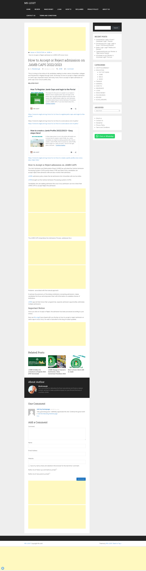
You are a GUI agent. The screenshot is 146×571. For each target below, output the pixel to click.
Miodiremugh (36, 69)
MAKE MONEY (48, 9)
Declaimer (79, 9)
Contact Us (30, 15)
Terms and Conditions (48, 15)
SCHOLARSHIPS (101, 100)
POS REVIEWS (100, 95)
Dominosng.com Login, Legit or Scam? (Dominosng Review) (106, 44)
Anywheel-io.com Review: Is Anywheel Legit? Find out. (105, 56)
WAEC (101, 79)
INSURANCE (100, 88)
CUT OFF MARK (104, 72)
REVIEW (37, 9)
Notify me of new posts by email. (38, 474)
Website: (31, 458)
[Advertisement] (57, 39)
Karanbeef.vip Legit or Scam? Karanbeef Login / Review (105, 40)
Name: (30, 442)
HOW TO (68, 9)
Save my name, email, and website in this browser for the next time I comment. (54, 466)
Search (97, 25)
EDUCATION (100, 70)
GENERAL (99, 84)
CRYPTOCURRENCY (102, 68)
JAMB (60, 69)
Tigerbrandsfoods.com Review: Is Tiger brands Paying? (106, 52)
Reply (38, 416)
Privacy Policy (93, 9)
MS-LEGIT (30, 3)
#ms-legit (37, 317)
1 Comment (70, 69)
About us (106, 9)
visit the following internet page (47, 414)
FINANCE (99, 81)
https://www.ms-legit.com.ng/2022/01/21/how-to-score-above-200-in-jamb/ (53, 123)
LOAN (59, 9)
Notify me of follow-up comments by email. (42, 470)
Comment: (31, 426)
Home (28, 9)
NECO (101, 77)
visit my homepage (43, 409)
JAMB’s (30, 176)
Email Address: (32, 450)
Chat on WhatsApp (106, 136)
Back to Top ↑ (117, 543)
